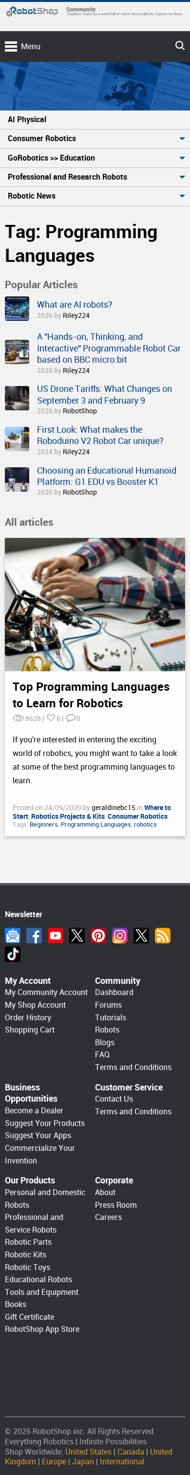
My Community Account (46, 992)
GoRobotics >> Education (51, 158)
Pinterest (98, 935)
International (122, 1461)
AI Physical (27, 119)
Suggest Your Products (45, 1123)
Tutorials (110, 1017)
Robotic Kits (25, 1254)
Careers (108, 1217)
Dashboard (114, 992)
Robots (107, 1029)
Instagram (120, 935)
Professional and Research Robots (67, 177)
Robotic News (32, 196)
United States (88, 1452)
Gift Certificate (29, 1317)
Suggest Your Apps (38, 1135)
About (105, 1192)
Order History (28, 1017)
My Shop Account (35, 1005)
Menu (30, 46)
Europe (54, 1461)
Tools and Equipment (41, 1292)
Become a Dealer (34, 1110)
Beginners (44, 824)
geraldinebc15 (114, 807)
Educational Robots (38, 1279)
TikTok (12, 954)
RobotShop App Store (42, 1329)
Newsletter (12, 935)
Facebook (34, 935)
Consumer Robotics (42, 138)
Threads (141, 935)
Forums (108, 1005)
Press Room (116, 1205)
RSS (163, 935)
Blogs (104, 1042)
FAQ (102, 1054)
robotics (145, 824)
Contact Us (114, 1099)
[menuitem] (95, 120)
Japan (83, 1461)
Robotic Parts (28, 1242)
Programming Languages (96, 824)
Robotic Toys (27, 1267)
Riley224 (76, 315)
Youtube (55, 935)
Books (15, 1304)
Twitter (77, 935)
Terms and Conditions (133, 1067)
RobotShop (80, 411)
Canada (130, 1452)
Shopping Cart (30, 1029)
